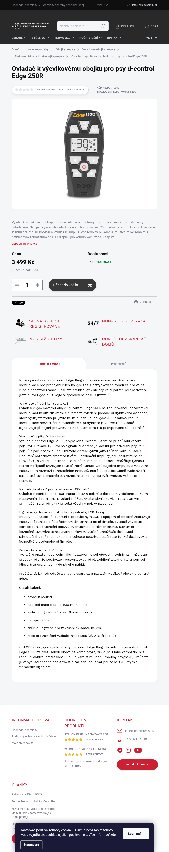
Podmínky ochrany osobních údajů (63, 5)
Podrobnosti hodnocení (72, 89)
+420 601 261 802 (136, 738)
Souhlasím (135, 834)
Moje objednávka (22, 743)
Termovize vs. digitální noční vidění (33, 801)
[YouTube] (138, 749)
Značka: (116, 91)
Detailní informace (24, 243)
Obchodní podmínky (24, 5)
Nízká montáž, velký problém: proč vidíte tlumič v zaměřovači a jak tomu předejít (33, 813)
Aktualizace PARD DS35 (27, 794)
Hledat (103, 26)
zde (113, 835)
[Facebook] (120, 749)
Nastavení (31, 845)
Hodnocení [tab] (118, 363)
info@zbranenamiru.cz (139, 730)
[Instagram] (128, 749)
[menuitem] (20, 38)
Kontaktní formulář (137, 764)
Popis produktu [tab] (48, 363)
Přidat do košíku (66, 285)
